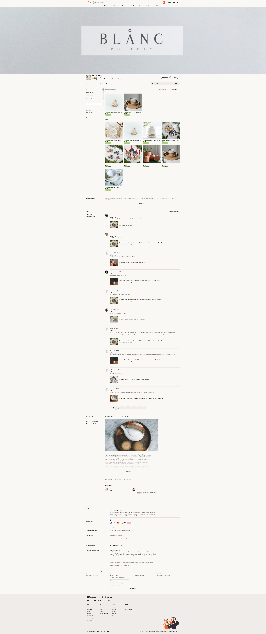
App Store (91, 625)
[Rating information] (93, 79)
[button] (165, 77)
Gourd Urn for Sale (114, 575)
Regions (177, 631)
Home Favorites (123, 5)
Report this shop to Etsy (91, 117)
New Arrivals (113, 5)
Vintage (140, 5)
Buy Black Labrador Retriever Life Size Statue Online (119, 579)
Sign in (169, 2)
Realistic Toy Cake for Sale (115, 582)
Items (87, 83)
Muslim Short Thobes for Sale (163, 575)
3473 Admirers (89, 112)
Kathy (111, 328)
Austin (111, 309)
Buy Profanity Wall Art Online (116, 585)
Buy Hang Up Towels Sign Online (117, 583)
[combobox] (127, 2)
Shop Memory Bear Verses (92, 575)
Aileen (111, 350)
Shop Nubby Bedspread (139, 575)
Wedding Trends (149, 5)
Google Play (102, 625)
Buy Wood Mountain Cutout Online (117, 577)
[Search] (164, 2)
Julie (111, 215)
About (101, 83)
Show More (133, 588)
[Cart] (177, 2)
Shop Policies (109, 83)
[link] (111, 407)
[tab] (94, 89)
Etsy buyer (112, 271)
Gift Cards (158, 5)
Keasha (111, 252)
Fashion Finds (133, 5)
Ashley (111, 388)
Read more (141, 203)
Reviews (94, 83)
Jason (111, 290)
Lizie (111, 233)
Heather (111, 369)
